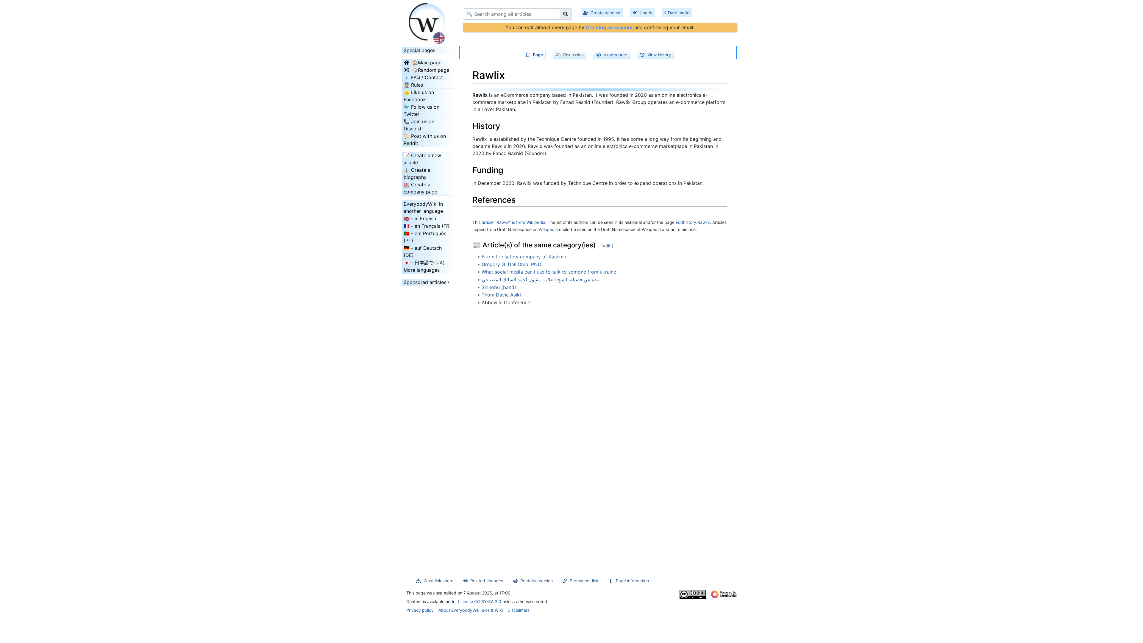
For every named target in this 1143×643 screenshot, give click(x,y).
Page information (632, 580)
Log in (646, 12)
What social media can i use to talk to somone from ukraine (549, 272)
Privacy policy (420, 610)
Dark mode (678, 12)
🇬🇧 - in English (420, 218)
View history (659, 54)
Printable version (536, 580)
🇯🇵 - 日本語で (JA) (424, 263)
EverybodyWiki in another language (423, 207)
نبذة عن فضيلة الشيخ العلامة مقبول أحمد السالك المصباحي (540, 280)
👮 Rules (413, 85)
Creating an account (609, 27)
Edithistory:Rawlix (693, 222)
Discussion (573, 54)
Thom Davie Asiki (501, 295)
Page (538, 54)
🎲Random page (430, 70)
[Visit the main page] (428, 22)
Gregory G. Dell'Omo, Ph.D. (512, 264)
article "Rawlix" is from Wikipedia (513, 222)
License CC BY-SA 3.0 (479, 601)
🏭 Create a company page (420, 188)
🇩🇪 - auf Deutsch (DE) (423, 251)
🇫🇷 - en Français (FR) (427, 226)
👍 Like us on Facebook (419, 95)
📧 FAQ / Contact (423, 77)
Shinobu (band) (499, 287)
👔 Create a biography (417, 173)
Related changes (486, 580)
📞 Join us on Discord (419, 125)
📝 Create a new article (422, 159)
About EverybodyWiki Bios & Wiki (470, 610)
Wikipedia (548, 229)
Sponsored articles (425, 282)
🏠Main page (426, 62)
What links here (438, 580)
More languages (422, 270)
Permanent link (584, 580)
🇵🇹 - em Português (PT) (425, 237)
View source (615, 54)
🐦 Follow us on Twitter (421, 110)
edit (606, 245)
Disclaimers (519, 610)
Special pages (419, 50)
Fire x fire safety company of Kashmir (524, 257)
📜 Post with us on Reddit (425, 139)
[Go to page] (566, 14)
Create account (606, 12)
